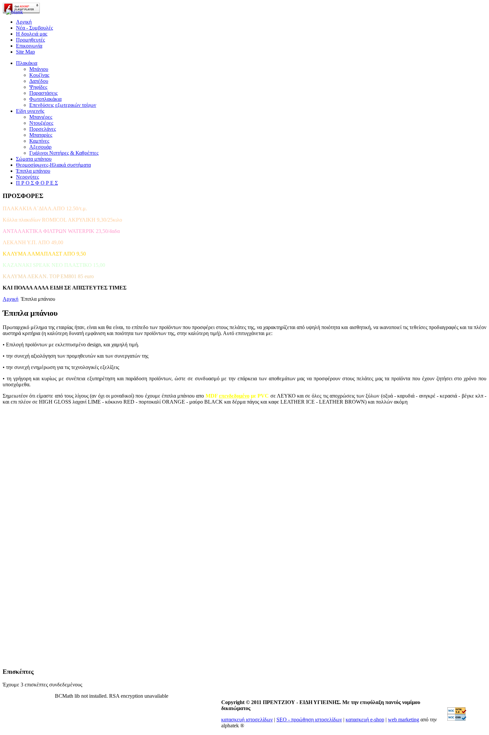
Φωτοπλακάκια (45, 99)
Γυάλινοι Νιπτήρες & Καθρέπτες (63, 153)
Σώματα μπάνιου (34, 159)
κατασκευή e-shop (365, 719)
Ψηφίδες (38, 87)
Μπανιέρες (40, 117)
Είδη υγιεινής (30, 111)
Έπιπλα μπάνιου (33, 171)
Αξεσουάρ (40, 147)
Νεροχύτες (27, 177)
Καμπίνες (39, 141)
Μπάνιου (38, 69)
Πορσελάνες (42, 129)
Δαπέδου (38, 81)
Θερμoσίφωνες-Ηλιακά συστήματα (53, 165)
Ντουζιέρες (41, 123)
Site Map (25, 52)
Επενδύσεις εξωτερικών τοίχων (62, 105)
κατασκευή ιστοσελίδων (247, 719)
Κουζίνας (39, 75)
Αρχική (10, 299)
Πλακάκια (26, 63)
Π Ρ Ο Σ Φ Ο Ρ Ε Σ (37, 183)
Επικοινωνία (29, 46)
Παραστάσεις (43, 93)
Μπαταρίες (40, 135)
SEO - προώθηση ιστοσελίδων (309, 719)
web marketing (403, 719)
